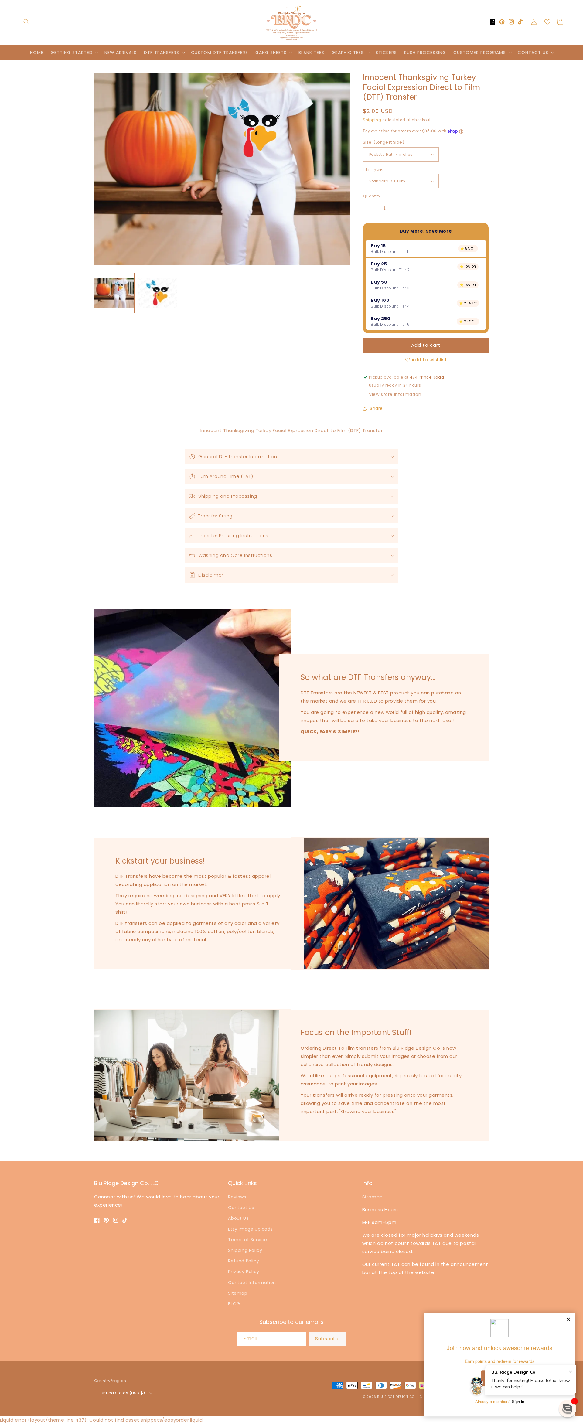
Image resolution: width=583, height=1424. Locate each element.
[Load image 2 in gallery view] (158, 293)
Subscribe (327, 1338)
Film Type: (373, 169)
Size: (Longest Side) (383, 142)
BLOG (234, 1304)
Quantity (371, 196)
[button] (26, 22)
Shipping (372, 119)
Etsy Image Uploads (250, 1229)
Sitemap (237, 1293)
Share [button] (376, 408)
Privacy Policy (243, 1272)
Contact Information (252, 1282)
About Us (238, 1218)
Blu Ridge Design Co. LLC (399, 1397)
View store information (395, 394)
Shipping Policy (245, 1250)
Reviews (237, 1197)
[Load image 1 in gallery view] (114, 293)
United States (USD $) (123, 1393)
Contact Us (241, 1207)
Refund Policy (243, 1261)
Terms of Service (247, 1240)
